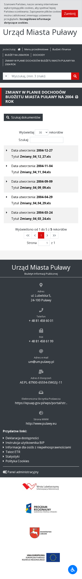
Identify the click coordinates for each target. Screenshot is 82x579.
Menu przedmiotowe (36, 49)
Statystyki (12, 456)
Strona (32, 243)
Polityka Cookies (17, 461)
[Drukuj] (76, 97)
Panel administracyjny (23, 472)
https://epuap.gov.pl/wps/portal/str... (41, 403)
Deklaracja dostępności (22, 438)
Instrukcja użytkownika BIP (25, 443)
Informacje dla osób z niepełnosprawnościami (38, 447)
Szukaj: (24, 140)
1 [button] (41, 235)
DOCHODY (39, 55)
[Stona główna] (19, 49)
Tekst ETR (13, 452)
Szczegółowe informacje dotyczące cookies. (27, 20)
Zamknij (70, 14)
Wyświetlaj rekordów (41, 132)
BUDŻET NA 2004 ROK (17, 55)
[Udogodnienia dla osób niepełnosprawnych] (72, 569)
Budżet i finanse (61, 49)
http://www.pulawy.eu (41, 423)
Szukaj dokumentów (25, 117)
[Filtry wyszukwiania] (6, 76)
